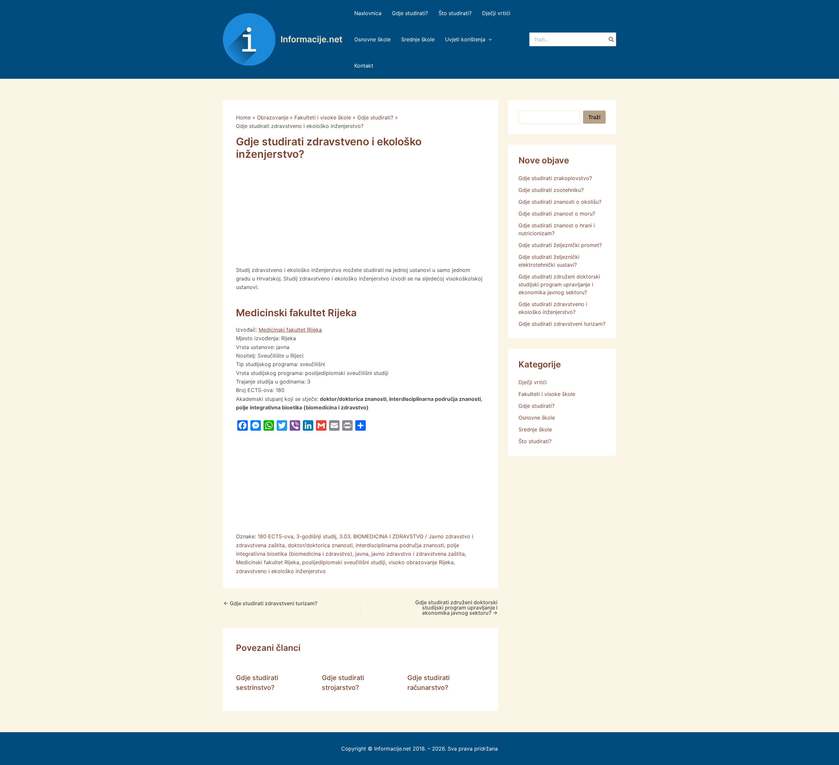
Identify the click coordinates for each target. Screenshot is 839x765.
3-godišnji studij (316, 536)
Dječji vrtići (532, 382)
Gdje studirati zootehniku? (551, 190)
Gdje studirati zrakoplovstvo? (555, 178)
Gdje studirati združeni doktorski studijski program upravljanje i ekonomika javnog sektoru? (456, 607)
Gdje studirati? (536, 406)
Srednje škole (535, 429)
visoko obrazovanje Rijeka (421, 562)
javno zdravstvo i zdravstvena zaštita (418, 553)
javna (361, 553)
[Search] (611, 39)
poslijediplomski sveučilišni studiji (343, 562)
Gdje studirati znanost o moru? (556, 213)
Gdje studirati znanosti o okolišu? (559, 201)
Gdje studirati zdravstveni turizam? (270, 603)
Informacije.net (311, 39)
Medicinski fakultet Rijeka (290, 329)
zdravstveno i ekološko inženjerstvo (281, 571)
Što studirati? (535, 441)
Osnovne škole (536, 417)
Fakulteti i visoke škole (546, 394)
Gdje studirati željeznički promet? (560, 245)
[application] (488, 39)
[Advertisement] (360, 217)
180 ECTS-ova (275, 536)
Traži (594, 117)
